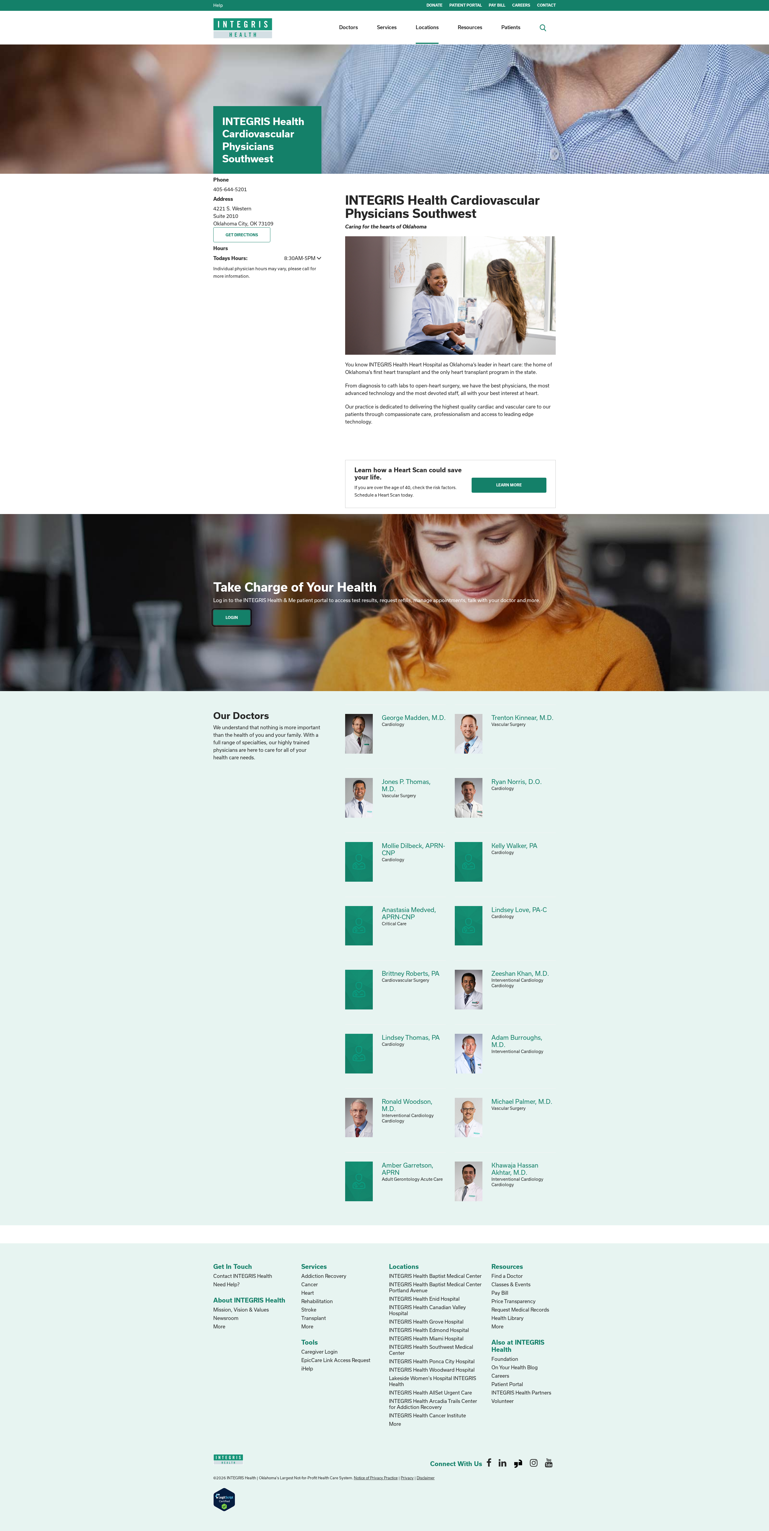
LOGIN (232, 617)
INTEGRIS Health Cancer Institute (427, 1415)
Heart (307, 1293)
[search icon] (545, 27)
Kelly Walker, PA (514, 845)
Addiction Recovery (323, 1276)
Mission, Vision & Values (241, 1309)
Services (387, 27)
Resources (470, 27)
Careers (500, 1376)
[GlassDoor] (518, 1462)
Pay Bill (499, 1293)
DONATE (434, 5)
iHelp (307, 1368)
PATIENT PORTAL (465, 5)
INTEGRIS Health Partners (521, 1392)
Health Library (507, 1318)
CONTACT (546, 5)
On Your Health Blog (514, 1367)
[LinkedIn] (502, 1462)
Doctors (348, 27)
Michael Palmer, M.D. (521, 1101)
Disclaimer (426, 1478)
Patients (510, 27)
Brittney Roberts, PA (410, 973)
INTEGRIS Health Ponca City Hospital (432, 1361)
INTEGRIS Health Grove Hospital (426, 1321)
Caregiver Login (319, 1352)
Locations (427, 27)
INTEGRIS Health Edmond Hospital (429, 1330)
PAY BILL (497, 5)
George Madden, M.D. (414, 717)
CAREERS (521, 5)
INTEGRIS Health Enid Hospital (424, 1299)
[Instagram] (534, 1462)
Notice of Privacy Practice (376, 1478)
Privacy (407, 1478)
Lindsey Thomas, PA (411, 1037)
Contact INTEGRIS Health (242, 1276)
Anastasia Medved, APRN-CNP (409, 913)
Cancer (309, 1284)
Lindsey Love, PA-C (519, 909)
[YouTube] (549, 1462)
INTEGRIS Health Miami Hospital (426, 1338)
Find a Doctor (507, 1276)
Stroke (308, 1309)
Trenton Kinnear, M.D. (522, 717)
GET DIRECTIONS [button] (242, 235)
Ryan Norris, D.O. (516, 781)
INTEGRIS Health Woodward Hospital (432, 1370)
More (219, 1326)
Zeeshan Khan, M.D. (520, 973)
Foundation (504, 1359)
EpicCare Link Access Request (335, 1360)
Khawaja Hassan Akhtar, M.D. (514, 1169)
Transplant (313, 1318)
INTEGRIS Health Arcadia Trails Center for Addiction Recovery (433, 1404)
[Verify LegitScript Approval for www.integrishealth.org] (224, 1499)
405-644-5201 (230, 189)
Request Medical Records (520, 1309)
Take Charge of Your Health (295, 587)
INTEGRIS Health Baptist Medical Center (435, 1276)
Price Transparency (513, 1301)
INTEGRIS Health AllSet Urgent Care (430, 1392)
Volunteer (502, 1401)
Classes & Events (510, 1284)
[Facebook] (488, 1462)
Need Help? (226, 1284)
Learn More (509, 485)
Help (218, 5)
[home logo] (243, 32)
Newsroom (226, 1318)
